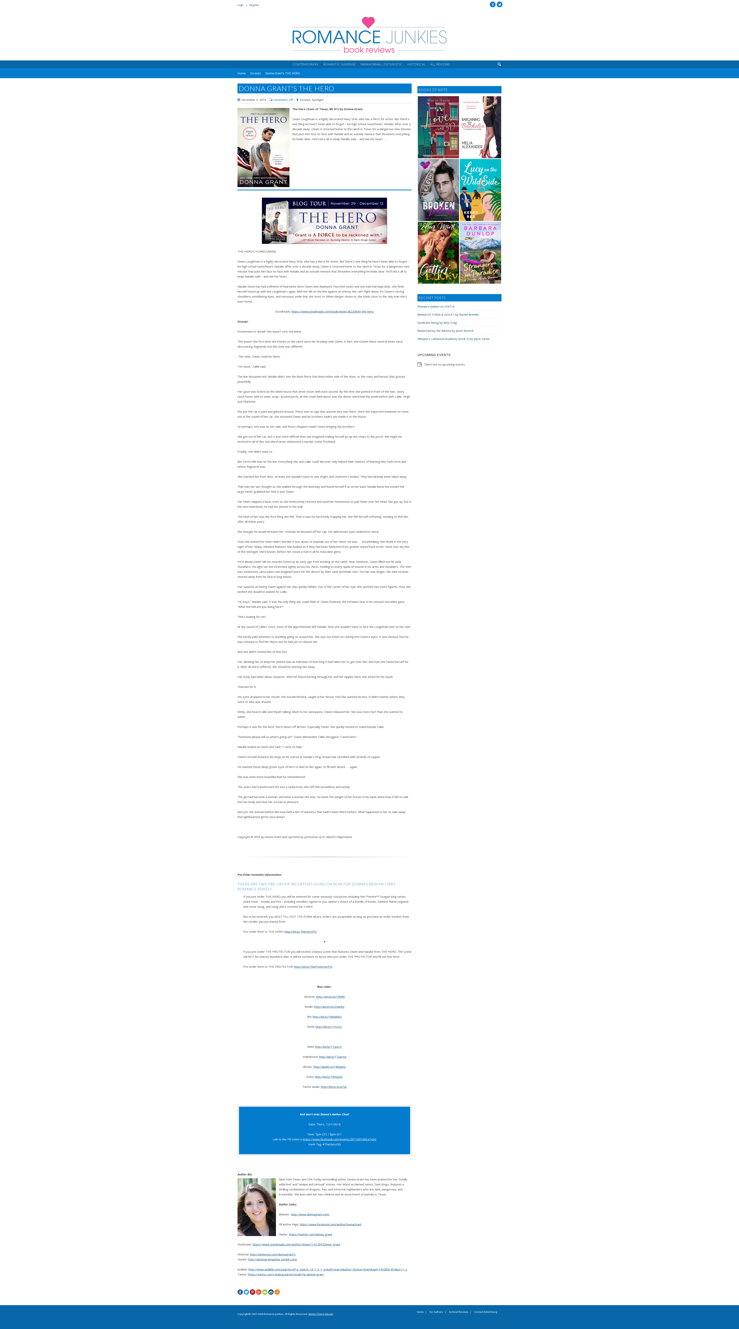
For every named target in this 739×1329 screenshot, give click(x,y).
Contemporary (306, 64)
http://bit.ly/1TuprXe (332, 1057)
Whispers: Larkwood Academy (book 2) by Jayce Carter (453, 339)
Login (240, 5)
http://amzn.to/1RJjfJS (330, 997)
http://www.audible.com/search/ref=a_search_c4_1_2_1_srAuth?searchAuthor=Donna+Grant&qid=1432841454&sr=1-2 (327, 1269)
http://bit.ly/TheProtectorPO (313, 967)
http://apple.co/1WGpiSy (329, 1067)
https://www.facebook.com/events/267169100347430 (339, 1139)
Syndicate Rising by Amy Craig (437, 323)
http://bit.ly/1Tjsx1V (328, 1047)
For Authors (436, 1312)
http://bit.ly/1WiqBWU (327, 1017)
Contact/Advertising (485, 1312)
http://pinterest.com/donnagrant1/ (273, 1254)
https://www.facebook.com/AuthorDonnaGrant (330, 1224)
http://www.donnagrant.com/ (310, 1214)
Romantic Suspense (339, 64)
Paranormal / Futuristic (381, 64)
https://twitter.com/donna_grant (310, 1234)
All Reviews (440, 64)
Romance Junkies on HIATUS (436, 306)
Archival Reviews (458, 1312)
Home (420, 1312)
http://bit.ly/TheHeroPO (301, 931)
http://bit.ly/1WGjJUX (329, 1077)
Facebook (493, 4)
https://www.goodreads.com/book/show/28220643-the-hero (333, 311)
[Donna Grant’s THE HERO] (263, 147)
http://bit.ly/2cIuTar (334, 1087)
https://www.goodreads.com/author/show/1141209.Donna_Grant (296, 1244)
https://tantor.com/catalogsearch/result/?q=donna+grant (286, 1274)
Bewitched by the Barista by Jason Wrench (445, 331)
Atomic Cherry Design (320, 1314)
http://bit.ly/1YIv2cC (328, 1027)
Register (254, 5)
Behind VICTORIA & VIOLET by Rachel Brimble (448, 314)
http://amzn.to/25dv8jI (329, 1007)
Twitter (499, 4)
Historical (416, 64)
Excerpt (305, 100)
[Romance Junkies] (369, 35)
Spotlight (318, 100)
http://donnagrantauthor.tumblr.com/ (272, 1259)
